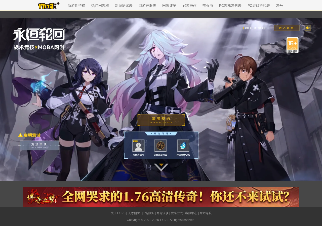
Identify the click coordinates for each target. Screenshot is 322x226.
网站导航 (205, 213)
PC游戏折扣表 (259, 6)
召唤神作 (189, 6)
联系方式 (177, 213)
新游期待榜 (76, 6)
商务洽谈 (162, 213)
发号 (279, 6)
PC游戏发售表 (230, 6)
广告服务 (148, 213)
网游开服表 (147, 6)
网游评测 (169, 6)
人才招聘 (134, 213)
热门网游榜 (100, 6)
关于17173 (118, 213)
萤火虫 (208, 6)
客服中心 (191, 213)
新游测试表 (124, 6)
